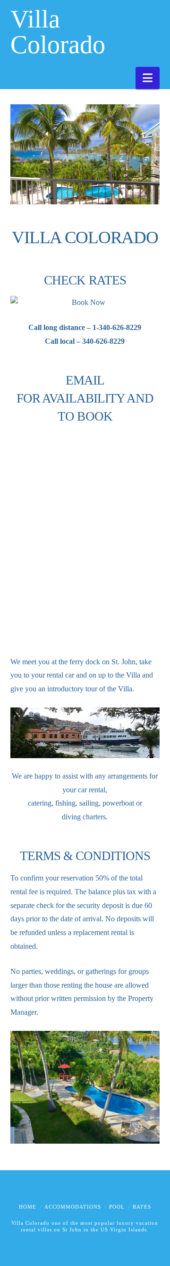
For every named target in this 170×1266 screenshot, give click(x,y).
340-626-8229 (103, 341)
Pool (117, 1207)
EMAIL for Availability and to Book (85, 398)
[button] (148, 78)
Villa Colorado (57, 31)
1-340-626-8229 (117, 327)
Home (27, 1207)
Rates (142, 1207)
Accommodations (72, 1207)
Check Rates (85, 280)
